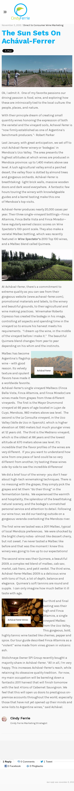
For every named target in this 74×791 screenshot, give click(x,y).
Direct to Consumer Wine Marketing (43, 25)
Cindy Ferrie (20, 718)
